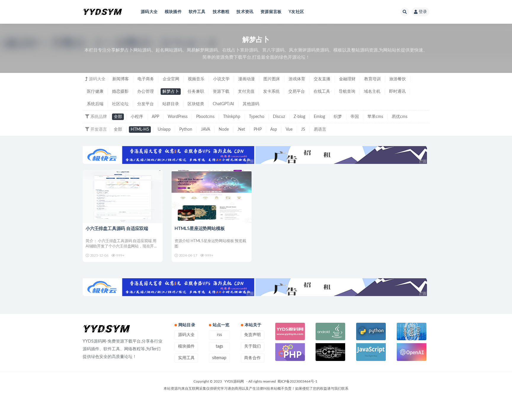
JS (303, 129)
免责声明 (252, 335)
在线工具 (321, 91)
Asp (273, 129)
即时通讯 (397, 91)
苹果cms (375, 117)
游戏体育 (297, 79)
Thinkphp (231, 117)
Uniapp (164, 129)
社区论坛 (120, 104)
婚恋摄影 (120, 91)
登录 (423, 12)
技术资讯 (244, 12)
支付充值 (246, 91)
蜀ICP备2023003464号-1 (297, 381)
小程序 (137, 117)
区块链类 (196, 104)
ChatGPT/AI (223, 104)
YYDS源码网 (234, 381)
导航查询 (347, 91)
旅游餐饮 (397, 79)
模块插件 (173, 12)
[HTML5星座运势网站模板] (212, 196)
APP (155, 117)
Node (224, 129)
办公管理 (145, 91)
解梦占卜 (170, 91)
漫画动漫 (246, 79)
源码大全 (149, 12)
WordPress (178, 117)
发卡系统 (271, 91)
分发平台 (145, 104)
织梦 (338, 117)
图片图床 (271, 79)
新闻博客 (120, 79)
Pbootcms (205, 117)
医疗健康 (95, 91)
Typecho (256, 117)
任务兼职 (196, 91)
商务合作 (252, 358)
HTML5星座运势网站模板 (200, 228)
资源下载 (221, 91)
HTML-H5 (140, 129)
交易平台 (296, 91)
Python (185, 129)
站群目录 (170, 104)
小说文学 (221, 79)
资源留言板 (270, 12)
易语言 (320, 129)
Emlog (319, 117)
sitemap (219, 358)
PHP (258, 129)
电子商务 (145, 79)
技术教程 (221, 12)
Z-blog (299, 117)
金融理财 (347, 79)
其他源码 (251, 104)
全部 (118, 117)
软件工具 (197, 12)
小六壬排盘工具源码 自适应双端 (117, 228)
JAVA (205, 129)
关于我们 (252, 346)
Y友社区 (296, 12)
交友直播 (322, 79)
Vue (289, 129)
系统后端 (95, 104)
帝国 (355, 117)
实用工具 (186, 358)
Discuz (279, 117)
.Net (241, 129)
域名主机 (372, 91)
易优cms (399, 117)
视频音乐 (196, 79)
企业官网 (171, 79)
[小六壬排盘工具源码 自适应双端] (123, 196)
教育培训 (372, 79)
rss (219, 335)
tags (219, 346)
